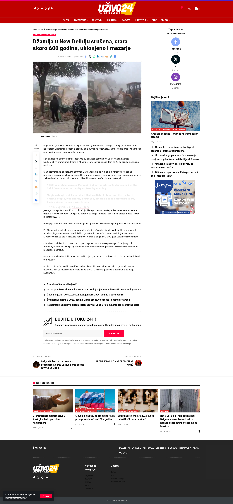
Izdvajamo (49, 35)
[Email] (107, 56)
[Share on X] (90, 56)
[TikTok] (49, 8)
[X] (38, 8)
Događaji (122, 411)
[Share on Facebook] (86, 56)
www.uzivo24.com (119, 500)
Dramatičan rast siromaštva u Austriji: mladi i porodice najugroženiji (49, 419)
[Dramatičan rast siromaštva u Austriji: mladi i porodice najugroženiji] (53, 400)
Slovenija (91, 411)
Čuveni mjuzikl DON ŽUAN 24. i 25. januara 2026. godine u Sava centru (85, 294)
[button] (46, 496)
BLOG (196, 448)
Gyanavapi (110, 243)
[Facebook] (35, 8)
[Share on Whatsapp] (94, 56)
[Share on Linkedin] (98, 56)
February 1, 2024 (80, 207)
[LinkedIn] (52, 8)
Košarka (166, 129)
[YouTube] (42, 8)
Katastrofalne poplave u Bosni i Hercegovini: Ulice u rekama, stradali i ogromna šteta (93, 304)
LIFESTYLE (185, 448)
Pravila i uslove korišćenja (16, 498)
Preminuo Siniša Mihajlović (62, 284)
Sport (174, 129)
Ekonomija (100, 409)
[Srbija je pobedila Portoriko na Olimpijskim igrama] (175, 116)
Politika (164, 411)
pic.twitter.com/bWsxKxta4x (72, 202)
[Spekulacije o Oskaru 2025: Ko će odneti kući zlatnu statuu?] (138, 400)
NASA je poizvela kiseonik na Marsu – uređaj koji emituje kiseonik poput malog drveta (94, 289)
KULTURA (161, 448)
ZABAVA (182, 129)
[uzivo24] (116, 8)
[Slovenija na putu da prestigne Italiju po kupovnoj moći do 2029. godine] (95, 400)
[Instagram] (45, 8)
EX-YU (109, 409)
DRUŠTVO (38, 35)
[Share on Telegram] (102, 56)
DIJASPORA (80, 409)
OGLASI (123, 452)
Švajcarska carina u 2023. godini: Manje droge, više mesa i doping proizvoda (88, 299)
